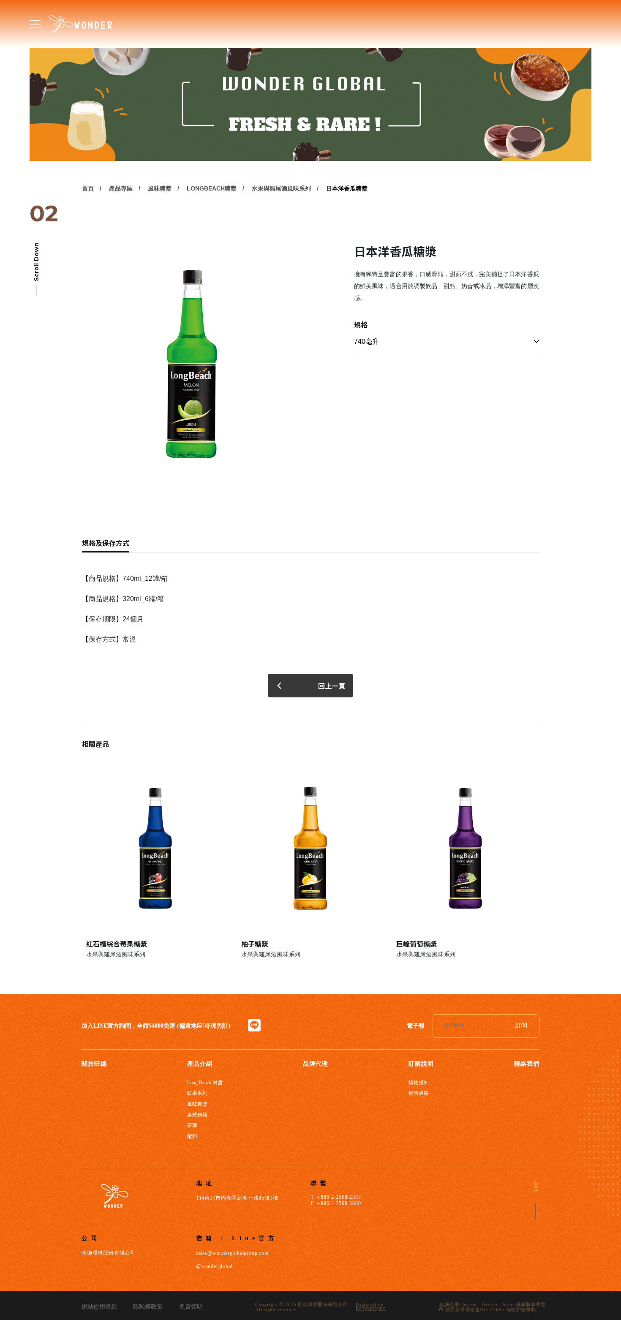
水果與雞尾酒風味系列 (281, 188)
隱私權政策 (148, 1307)
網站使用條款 (99, 1307)
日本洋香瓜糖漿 (347, 188)
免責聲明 (191, 1307)
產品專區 (121, 188)
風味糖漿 (160, 188)
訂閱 (521, 1026)
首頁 (88, 188)
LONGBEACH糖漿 (212, 188)
